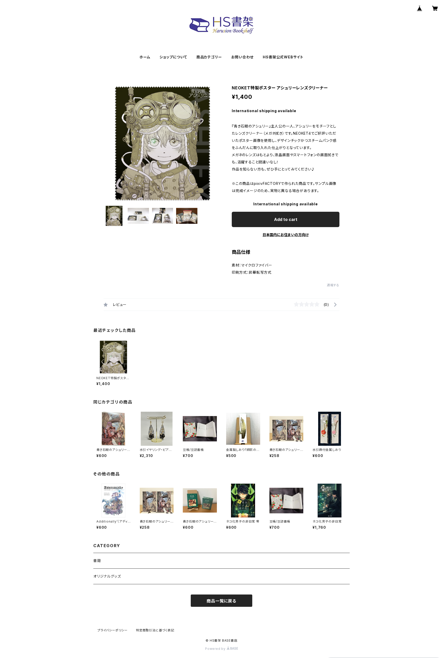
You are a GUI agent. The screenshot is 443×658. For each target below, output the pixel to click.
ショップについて (173, 57)
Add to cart (285, 219)
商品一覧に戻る (221, 600)
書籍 (97, 560)
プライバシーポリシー (112, 630)
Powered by (216, 649)
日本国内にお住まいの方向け (286, 234)
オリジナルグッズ (107, 576)
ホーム (144, 57)
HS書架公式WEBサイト (283, 57)
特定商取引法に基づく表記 (155, 630)
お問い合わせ (242, 57)
